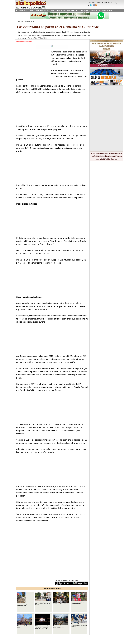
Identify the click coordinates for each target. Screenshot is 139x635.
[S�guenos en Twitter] (91, 5)
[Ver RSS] (96, 5)
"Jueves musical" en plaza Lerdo (24, 626)
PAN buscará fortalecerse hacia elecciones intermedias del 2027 (79, 625)
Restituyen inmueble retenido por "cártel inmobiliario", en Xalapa (43, 603)
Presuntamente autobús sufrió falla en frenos (59, 626)
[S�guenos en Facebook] (94, 5)
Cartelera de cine (95, 10)
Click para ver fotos (52, 48)
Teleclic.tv (74, 10)
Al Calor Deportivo (21, 10)
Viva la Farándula (56, 10)
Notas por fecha (107, 10)
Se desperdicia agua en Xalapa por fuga (23, 604)
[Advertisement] (32, 64)
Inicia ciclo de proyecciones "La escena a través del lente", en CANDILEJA (42, 627)
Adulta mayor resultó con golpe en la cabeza (77, 602)
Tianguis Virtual (34, 10)
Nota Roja (66, 10)
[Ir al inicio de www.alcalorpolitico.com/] (31, 8)
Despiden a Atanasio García (60, 603)
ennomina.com (44, 10)
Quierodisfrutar (83, 10)
